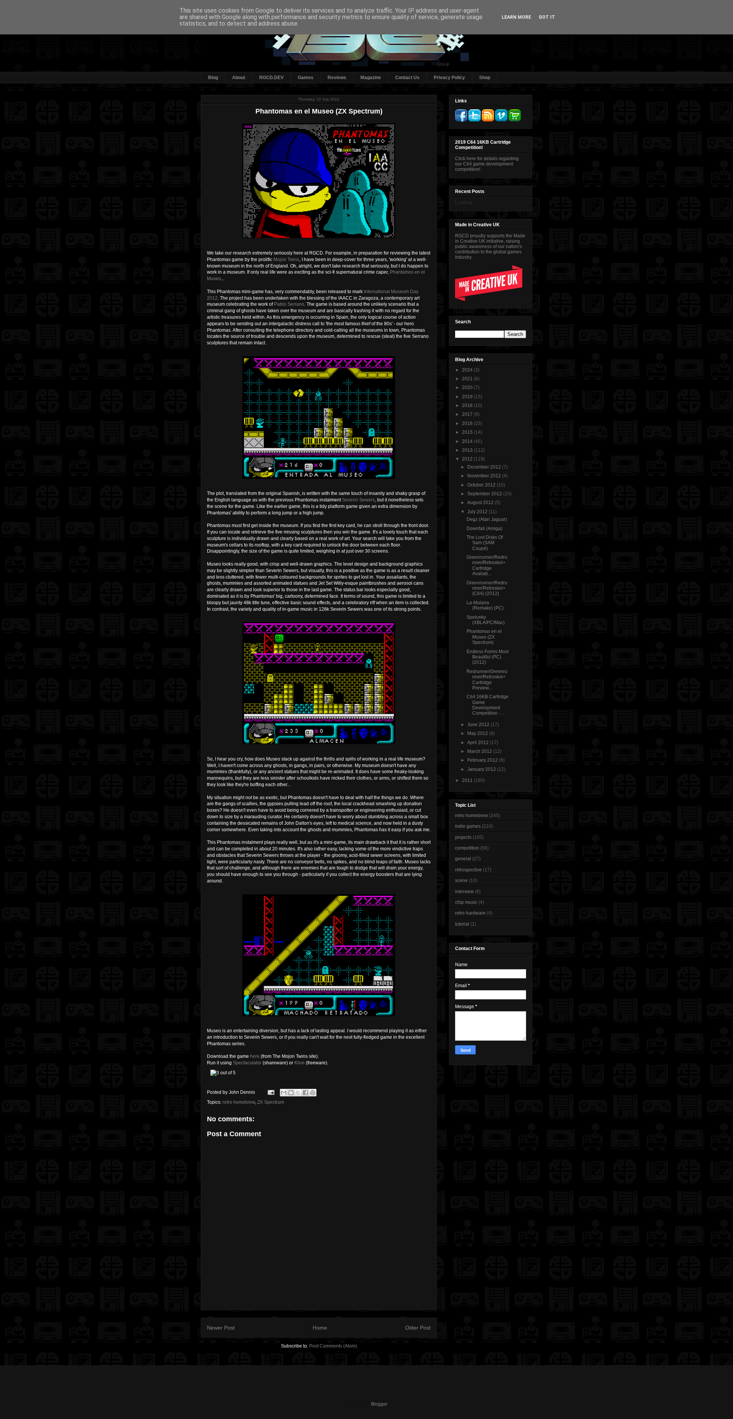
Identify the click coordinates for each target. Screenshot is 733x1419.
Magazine (370, 77)
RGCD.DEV (271, 77)
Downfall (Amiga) (484, 528)
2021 (468, 378)
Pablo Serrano (289, 304)
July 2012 (478, 511)
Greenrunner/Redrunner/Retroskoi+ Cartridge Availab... (487, 565)
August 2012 (481, 502)
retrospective (468, 869)
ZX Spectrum (270, 1102)
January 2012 (482, 769)
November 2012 (484, 475)
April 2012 (478, 742)
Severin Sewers (358, 500)
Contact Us (407, 77)
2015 (468, 432)
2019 (468, 396)
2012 (468, 459)
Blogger (379, 1404)
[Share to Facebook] (305, 1092)
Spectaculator (247, 1062)
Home (320, 1328)
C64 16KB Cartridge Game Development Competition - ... (488, 705)
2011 (468, 780)
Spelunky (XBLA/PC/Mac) (486, 620)
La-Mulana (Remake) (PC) (485, 605)
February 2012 (483, 760)
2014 (468, 441)
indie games (468, 826)
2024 (468, 370)
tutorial (462, 924)
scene (461, 880)
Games (305, 77)
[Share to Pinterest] (312, 1092)
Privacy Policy (449, 77)
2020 (468, 387)
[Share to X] (298, 1092)
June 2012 (479, 724)
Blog (213, 77)
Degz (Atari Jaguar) (487, 519)
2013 (468, 450)
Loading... (465, 202)
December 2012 (484, 467)
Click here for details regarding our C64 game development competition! (487, 164)
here (255, 1056)
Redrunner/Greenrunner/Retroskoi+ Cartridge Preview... (487, 680)
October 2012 (482, 485)
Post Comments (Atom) (333, 1346)
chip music (466, 902)
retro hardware (470, 913)
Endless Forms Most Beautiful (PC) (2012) (488, 657)
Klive (299, 1062)
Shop (484, 77)
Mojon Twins (286, 259)
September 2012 (485, 493)
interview (464, 891)
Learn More (516, 17)
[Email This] (283, 1092)
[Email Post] (270, 1092)
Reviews (337, 77)
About (238, 77)
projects (463, 837)
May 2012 (478, 733)
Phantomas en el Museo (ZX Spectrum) (484, 637)
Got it (547, 17)
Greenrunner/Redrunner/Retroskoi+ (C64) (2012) (487, 588)
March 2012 (480, 751)
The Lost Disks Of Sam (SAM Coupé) (485, 543)
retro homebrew (239, 1102)
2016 (468, 423)
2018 (468, 405)
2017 (468, 414)
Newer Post (221, 1328)
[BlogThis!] (291, 1092)
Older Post (418, 1328)
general (463, 858)
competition (467, 848)
